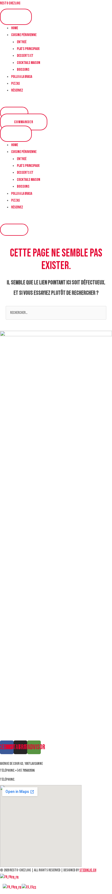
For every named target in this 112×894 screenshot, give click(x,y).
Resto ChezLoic (10, 3)
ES (34, 888)
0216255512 (22, 779)
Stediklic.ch (87, 870)
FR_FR (14, 877)
